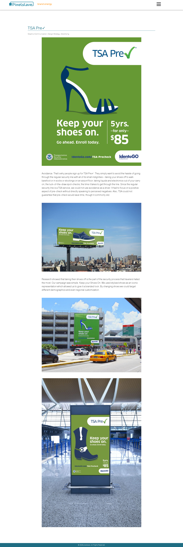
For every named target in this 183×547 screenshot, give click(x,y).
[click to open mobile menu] (158, 4)
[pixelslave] (21, 4)
